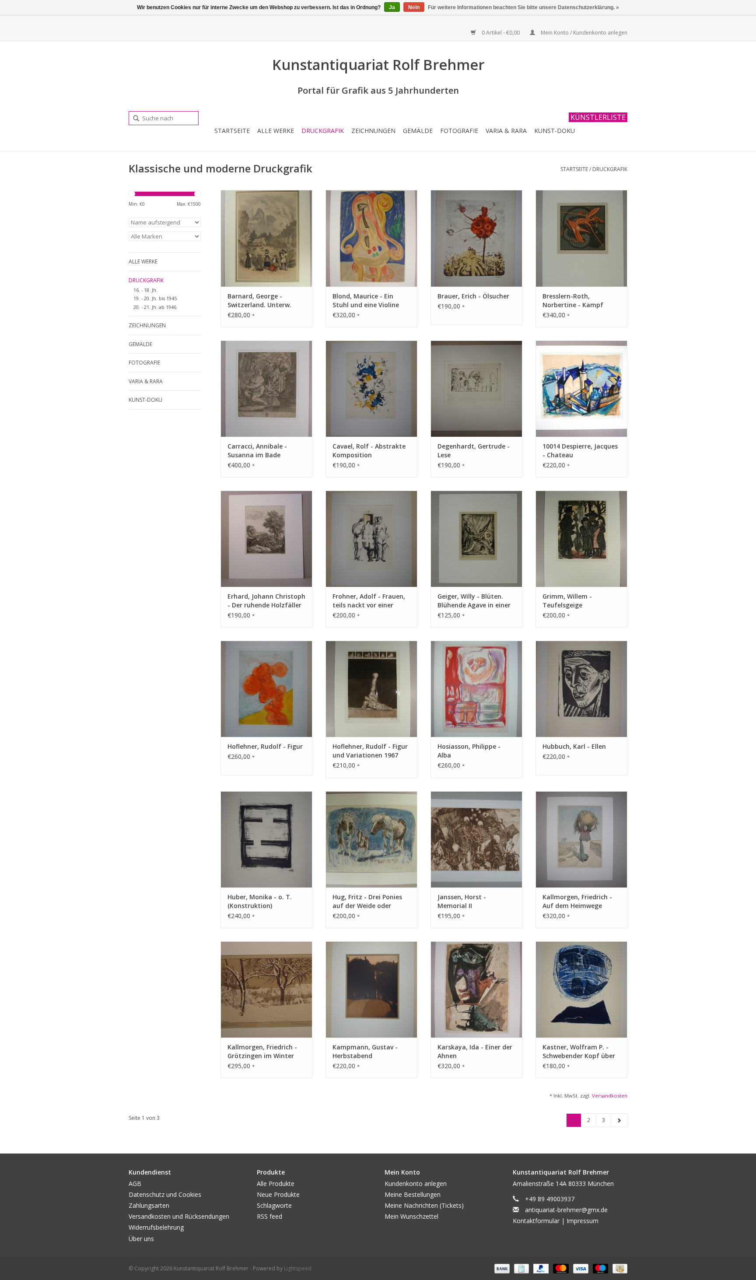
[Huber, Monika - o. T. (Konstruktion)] (266, 839)
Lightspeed (298, 1268)
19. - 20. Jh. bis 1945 (155, 298)
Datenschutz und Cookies (165, 1194)
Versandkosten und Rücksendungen (179, 1216)
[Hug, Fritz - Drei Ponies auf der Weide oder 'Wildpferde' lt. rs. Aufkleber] (371, 839)
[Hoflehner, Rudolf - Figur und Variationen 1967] (371, 689)
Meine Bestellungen (413, 1194)
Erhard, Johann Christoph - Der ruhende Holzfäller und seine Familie (266, 601)
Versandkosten (609, 1095)
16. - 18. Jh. (145, 290)
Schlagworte (274, 1205)
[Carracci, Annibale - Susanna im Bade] (266, 388)
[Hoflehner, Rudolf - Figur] (266, 689)
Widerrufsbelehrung (156, 1227)
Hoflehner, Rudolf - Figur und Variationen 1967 (370, 750)
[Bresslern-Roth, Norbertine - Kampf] (581, 238)
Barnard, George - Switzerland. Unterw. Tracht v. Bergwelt (259, 300)
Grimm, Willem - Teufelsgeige (567, 600)
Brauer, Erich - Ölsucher (473, 296)
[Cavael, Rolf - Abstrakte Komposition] (371, 388)
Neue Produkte (278, 1194)
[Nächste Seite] (619, 1120)
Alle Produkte (275, 1183)
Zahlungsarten (149, 1205)
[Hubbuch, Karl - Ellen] (581, 689)
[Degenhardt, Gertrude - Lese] (476, 388)
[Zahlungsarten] (501, 1268)
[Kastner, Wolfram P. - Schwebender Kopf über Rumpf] (581, 989)
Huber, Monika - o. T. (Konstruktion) (260, 901)
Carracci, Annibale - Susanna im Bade (257, 450)
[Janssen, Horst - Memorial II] (476, 839)
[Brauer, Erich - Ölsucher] (476, 238)
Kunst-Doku (554, 130)
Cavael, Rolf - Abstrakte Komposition (369, 450)
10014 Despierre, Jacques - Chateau (580, 450)
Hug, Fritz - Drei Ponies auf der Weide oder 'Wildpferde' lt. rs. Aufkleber (367, 901)
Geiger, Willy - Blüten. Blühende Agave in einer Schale (474, 601)
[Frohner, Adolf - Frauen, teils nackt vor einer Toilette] (371, 539)
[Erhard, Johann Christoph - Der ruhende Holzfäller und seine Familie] (266, 539)
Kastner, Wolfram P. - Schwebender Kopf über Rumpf (578, 1051)
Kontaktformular (536, 1221)
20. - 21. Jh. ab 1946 (154, 307)
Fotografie (459, 130)
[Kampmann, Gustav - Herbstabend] (371, 989)
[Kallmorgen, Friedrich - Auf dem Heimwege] (581, 839)
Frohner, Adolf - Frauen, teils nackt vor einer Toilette (368, 601)
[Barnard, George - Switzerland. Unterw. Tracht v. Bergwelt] (266, 238)
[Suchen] (133, 118)
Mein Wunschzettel (411, 1216)
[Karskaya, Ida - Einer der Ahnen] (476, 989)
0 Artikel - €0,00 (500, 32)
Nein (414, 7)
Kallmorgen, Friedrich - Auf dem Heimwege (577, 901)
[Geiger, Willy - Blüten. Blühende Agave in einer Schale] (476, 539)
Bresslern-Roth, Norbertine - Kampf (572, 300)
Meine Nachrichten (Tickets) (424, 1205)
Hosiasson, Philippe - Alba (469, 750)
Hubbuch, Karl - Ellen (574, 746)
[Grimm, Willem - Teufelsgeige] (581, 539)
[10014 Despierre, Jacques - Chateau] (581, 388)
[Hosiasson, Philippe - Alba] (476, 689)
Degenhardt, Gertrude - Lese (474, 450)
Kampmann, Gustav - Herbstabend (365, 1051)
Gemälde (418, 130)
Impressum (582, 1221)
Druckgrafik (322, 130)
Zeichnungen (373, 130)
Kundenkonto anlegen (416, 1183)
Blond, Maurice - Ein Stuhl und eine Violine (365, 300)
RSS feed (269, 1216)
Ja (392, 7)
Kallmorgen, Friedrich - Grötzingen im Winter (262, 1051)
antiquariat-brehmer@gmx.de (566, 1210)
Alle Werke (275, 130)
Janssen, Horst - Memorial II (462, 901)
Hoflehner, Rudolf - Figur (265, 746)
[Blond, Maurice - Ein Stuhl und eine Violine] (371, 238)
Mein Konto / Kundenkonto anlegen (583, 32)
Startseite (232, 130)
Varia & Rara (506, 130)
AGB (135, 1183)
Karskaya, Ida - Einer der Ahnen (475, 1051)
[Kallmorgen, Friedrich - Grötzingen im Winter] (266, 989)
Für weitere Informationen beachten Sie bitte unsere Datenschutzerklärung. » (523, 7)
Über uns (141, 1238)
